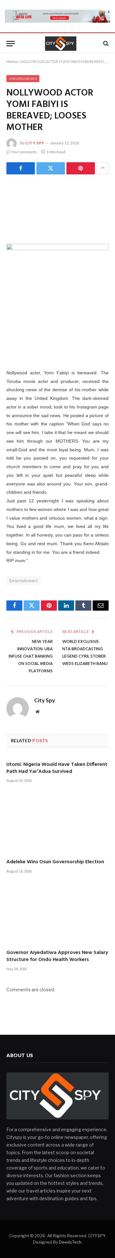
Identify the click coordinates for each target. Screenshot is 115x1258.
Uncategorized (23, 78)
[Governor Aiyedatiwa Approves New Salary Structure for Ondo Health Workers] (57, 914)
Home (11, 61)
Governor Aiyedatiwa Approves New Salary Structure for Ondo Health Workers (57, 956)
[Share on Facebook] (20, 168)
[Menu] (10, 43)
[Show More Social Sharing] (102, 168)
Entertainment (24, 580)
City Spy (34, 143)
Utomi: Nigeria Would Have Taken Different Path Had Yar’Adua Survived (56, 768)
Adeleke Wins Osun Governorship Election (55, 862)
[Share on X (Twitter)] (50, 168)
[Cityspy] (60, 43)
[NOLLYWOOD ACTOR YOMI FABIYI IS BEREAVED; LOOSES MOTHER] (57, 207)
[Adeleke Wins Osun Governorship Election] (57, 823)
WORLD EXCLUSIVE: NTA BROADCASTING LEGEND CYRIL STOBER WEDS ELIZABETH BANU (85, 652)
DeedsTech (70, 1242)
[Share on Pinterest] (80, 168)
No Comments (24, 151)
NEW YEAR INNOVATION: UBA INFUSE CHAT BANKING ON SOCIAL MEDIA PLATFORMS (31, 656)
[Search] (105, 43)
